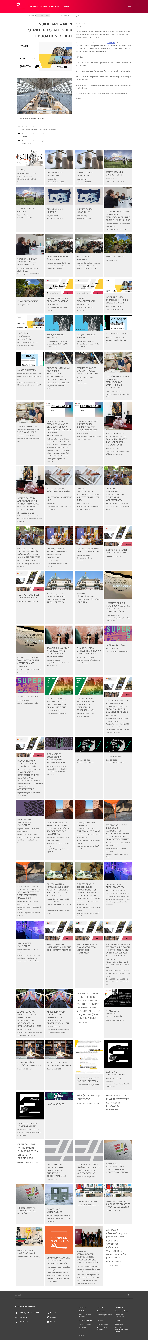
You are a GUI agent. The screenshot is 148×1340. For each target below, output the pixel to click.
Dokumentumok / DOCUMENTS (60, 16)
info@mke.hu (23, 1317)
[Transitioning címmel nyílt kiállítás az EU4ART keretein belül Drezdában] (59, 650)
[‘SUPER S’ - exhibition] (30, 706)
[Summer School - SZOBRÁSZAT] (59, 167)
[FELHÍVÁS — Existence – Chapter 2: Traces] (30, 597)
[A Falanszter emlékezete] (30, 954)
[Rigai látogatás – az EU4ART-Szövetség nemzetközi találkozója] (89, 954)
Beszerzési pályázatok (85, 1320)
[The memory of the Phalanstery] (118, 890)
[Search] (129, 1295)
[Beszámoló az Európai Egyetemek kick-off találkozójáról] (59, 1256)
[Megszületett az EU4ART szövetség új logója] (30, 1204)
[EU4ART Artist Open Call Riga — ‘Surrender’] (59, 1065)
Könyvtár (81, 1335)
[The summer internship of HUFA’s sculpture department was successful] (118, 495)
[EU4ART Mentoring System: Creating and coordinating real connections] (59, 706)
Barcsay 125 (100, 1320)
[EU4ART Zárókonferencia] (89, 296)
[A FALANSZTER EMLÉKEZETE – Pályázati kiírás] (118, 1013)
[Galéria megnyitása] (44, 96)
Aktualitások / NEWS (43, 16)
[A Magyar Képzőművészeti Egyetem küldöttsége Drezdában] (89, 597)
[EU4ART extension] (118, 255)
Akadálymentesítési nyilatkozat (102, 1328)
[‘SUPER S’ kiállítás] (118, 650)
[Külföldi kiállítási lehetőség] (89, 1115)
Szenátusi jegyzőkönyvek (104, 1315)
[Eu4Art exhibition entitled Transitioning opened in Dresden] (89, 650)
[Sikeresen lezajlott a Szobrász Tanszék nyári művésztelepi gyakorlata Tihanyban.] (30, 548)
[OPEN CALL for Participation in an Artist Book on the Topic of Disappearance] (59, 1161)
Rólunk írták (82, 1328)
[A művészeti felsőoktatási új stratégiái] (44, 128)
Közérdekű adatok (102, 1324)
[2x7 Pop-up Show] (118, 768)
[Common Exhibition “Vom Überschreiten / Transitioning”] (30, 650)
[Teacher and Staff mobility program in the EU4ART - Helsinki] (89, 376)
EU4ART (31, 16)
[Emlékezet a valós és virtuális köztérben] (89, 1065)
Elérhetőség (82, 1307)
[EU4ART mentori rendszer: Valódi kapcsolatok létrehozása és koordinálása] (89, 706)
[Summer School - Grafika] (59, 209)
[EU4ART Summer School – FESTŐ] (118, 167)
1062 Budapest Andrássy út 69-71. (29, 1313)
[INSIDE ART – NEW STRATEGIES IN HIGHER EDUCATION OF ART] (118, 296)
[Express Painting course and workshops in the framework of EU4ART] (89, 830)
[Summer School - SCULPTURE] (89, 167)
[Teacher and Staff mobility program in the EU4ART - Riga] (30, 255)
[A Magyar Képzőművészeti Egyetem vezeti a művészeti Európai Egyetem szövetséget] (89, 1256)
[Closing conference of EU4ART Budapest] (59, 296)
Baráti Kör (82, 1311)
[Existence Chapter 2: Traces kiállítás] (30, 1115)
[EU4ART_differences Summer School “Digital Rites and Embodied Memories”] (89, 433)
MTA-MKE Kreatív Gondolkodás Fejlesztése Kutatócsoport (49, 6)
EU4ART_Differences (77, 16)
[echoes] (30, 167)
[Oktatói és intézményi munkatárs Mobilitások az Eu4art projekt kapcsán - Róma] (118, 376)
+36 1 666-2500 (23, 1322)
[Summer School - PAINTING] (30, 209)
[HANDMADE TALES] (59, 1115)
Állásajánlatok (119, 1307)
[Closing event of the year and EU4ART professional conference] (59, 548)
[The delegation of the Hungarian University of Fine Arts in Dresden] (59, 597)
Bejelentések (119, 1324)
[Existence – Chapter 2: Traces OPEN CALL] (118, 548)
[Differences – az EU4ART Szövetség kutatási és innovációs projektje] (118, 1115)
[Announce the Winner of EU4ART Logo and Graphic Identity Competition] (118, 1161)
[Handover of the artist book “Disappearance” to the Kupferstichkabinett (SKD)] (89, 495)
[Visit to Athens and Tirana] (89, 255)
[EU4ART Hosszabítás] (30, 296)
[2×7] (89, 768)
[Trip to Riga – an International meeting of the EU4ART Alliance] (59, 954)
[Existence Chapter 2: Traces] (118, 1065)
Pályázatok (100, 1307)
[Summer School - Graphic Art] (89, 209)
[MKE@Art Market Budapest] (59, 332)
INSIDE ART (111, 43)
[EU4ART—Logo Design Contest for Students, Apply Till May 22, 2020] (118, 1204)
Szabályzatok (101, 1311)
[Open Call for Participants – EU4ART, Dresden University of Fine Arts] (30, 1161)
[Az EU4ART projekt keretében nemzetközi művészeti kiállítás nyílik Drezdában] (118, 597)
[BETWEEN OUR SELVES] (118, 332)
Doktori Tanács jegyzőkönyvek (119, 1315)
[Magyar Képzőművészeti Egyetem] (20, 6)
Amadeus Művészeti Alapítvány (85, 1315)
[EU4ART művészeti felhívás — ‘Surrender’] (30, 1065)
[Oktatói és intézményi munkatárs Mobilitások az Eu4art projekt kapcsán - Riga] (118, 209)
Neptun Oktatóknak (85, 1324)
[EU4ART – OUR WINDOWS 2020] (59, 1204)
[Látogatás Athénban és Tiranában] (59, 255)
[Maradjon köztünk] (30, 376)
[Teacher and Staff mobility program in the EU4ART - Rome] (30, 433)
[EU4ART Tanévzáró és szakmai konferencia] (89, 548)
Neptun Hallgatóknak (121, 1311)
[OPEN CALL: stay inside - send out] (30, 1256)
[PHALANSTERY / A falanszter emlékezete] (30, 830)
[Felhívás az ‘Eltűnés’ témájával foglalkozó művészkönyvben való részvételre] (89, 1161)
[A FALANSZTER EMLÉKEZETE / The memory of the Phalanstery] (59, 768)
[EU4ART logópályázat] (89, 1204)
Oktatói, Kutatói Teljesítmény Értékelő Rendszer (121, 1329)
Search (129, 1297)
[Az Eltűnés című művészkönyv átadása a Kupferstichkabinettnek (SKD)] (59, 495)
